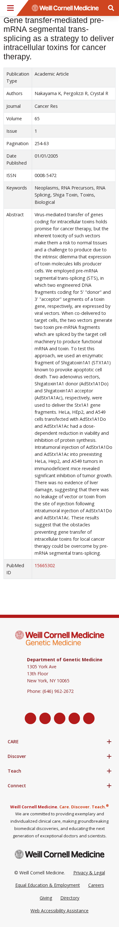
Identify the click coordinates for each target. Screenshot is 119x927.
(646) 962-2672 (58, 691)
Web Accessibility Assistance (59, 911)
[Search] (111, 8)
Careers (96, 885)
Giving (46, 898)
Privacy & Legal (89, 873)
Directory (69, 898)
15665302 (45, 565)
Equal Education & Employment (47, 885)
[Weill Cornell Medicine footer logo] (60, 854)
